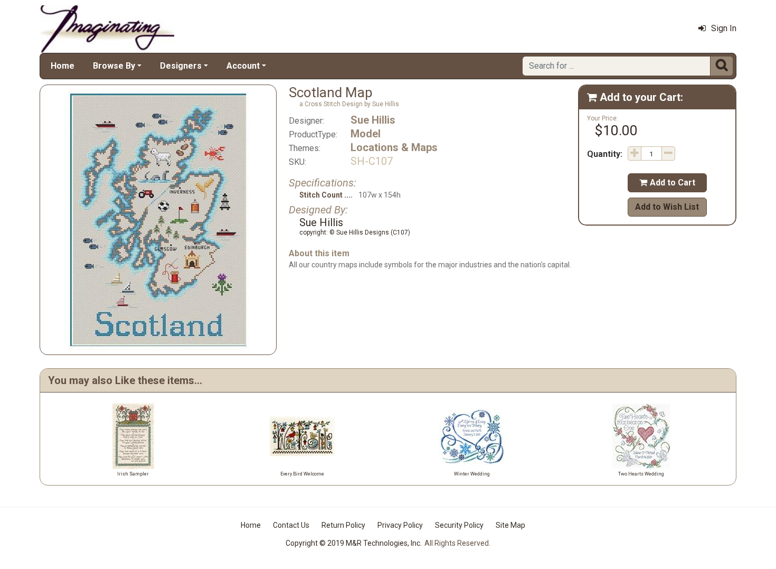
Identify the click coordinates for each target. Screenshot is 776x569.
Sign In (723, 28)
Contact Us (291, 525)
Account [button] (243, 66)
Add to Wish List (667, 207)
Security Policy (459, 525)
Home (62, 66)
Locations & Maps (394, 147)
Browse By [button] (114, 66)
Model (366, 133)
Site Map (510, 525)
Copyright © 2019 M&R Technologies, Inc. (354, 543)
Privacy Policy (400, 525)
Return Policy (343, 525)
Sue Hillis (373, 120)
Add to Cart (667, 183)
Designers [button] (181, 66)
